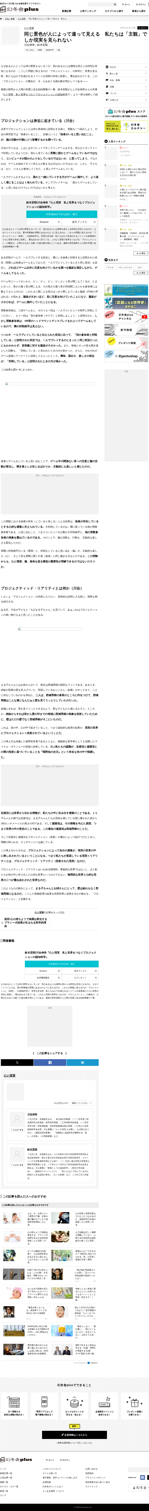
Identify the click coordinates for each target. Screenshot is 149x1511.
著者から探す (139, 11)
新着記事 (66, 11)
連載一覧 (4, 1482)
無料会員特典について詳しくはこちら (75, 1443)
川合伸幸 (32, 1114)
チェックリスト (126, 267)
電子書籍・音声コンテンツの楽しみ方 (60, 1477)
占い (140, 267)
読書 (112, 87)
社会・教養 (10, 19)
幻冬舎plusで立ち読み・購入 (62, 214)
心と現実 (21, 19)
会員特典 (47, 1482)
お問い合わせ (91, 1469)
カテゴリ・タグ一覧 (9, 1486)
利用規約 (89, 1473)
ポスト (144, 28)
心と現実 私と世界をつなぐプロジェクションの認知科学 (35, 94)
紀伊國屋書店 (43, 978)
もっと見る (140, 253)
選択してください (80, 1103)
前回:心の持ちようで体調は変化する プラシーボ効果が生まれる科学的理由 (25, 922)
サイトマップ (91, 1486)
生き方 (113, 67)
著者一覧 (4, 1491)
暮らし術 (114, 73)
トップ (3, 1469)
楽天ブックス (79, 221)
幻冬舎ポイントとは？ (53, 1486)
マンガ (113, 93)
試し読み (30, 50)
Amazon (44, 221)
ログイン (142, 4)
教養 (40, 50)
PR (94, 1281)
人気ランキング (88, 11)
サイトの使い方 (50, 1473)
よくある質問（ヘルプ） (54, 1491)
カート (127, 4)
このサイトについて (52, 1469)
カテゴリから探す (114, 11)
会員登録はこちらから (75, 1435)
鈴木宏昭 (32, 1149)
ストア (3, 1495)
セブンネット (80, 978)
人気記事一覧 (6, 1477)
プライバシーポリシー (95, 1477)
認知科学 (50, 50)
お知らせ (114, 100)
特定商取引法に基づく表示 (97, 1482)
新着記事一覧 (6, 1473)
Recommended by (80, 1363)
